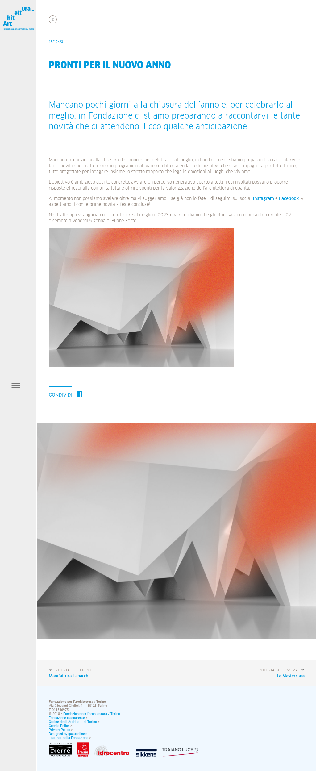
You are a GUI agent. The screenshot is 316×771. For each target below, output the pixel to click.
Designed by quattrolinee (68, 734)
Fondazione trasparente (67, 718)
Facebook (289, 198)
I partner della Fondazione (68, 738)
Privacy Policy (59, 730)
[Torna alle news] (53, 19)
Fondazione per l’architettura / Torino (91, 714)
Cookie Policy (59, 726)
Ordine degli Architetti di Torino (73, 722)
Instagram (263, 198)
